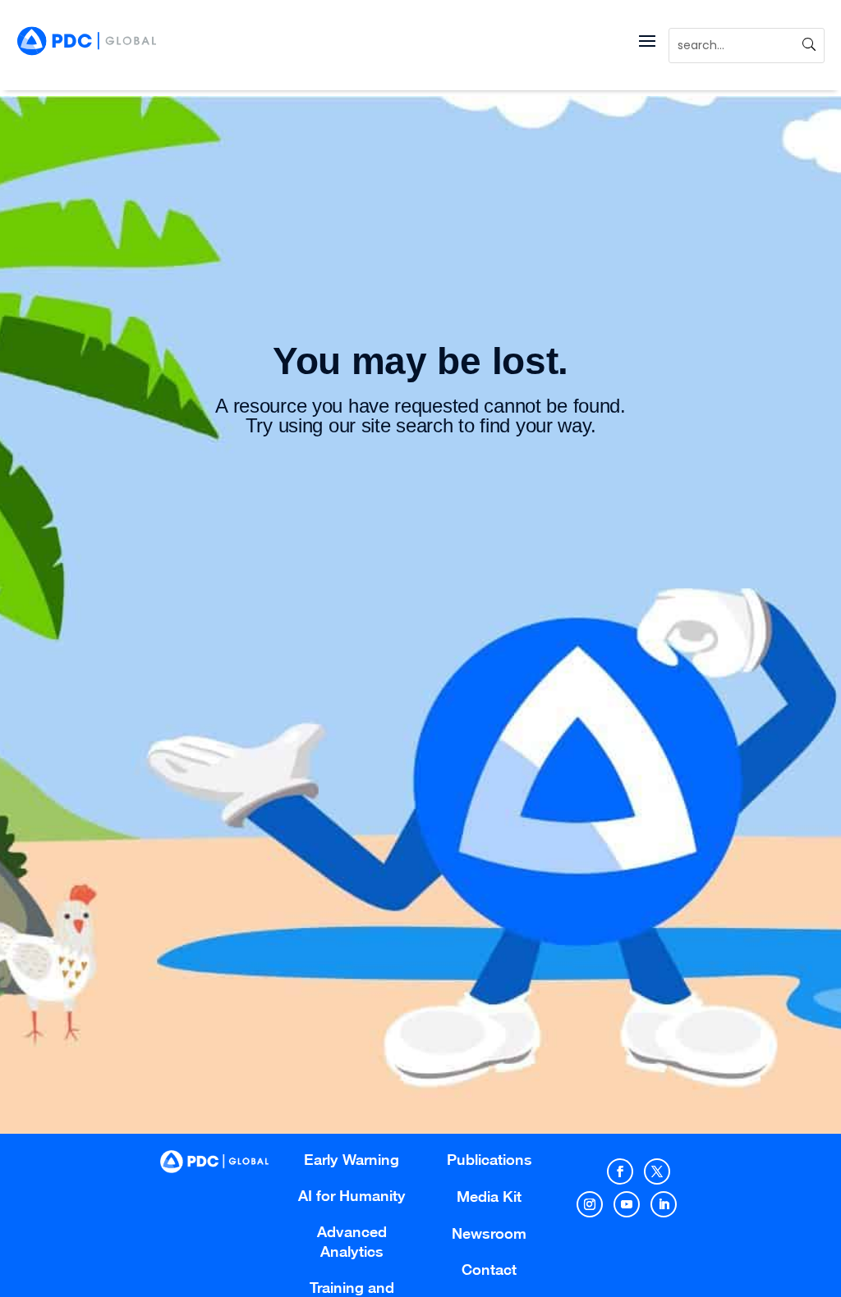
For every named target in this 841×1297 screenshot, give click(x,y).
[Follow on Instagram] (590, 1204)
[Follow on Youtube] (627, 1204)
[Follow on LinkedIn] (663, 1204)
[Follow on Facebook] (620, 1171)
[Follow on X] (657, 1171)
